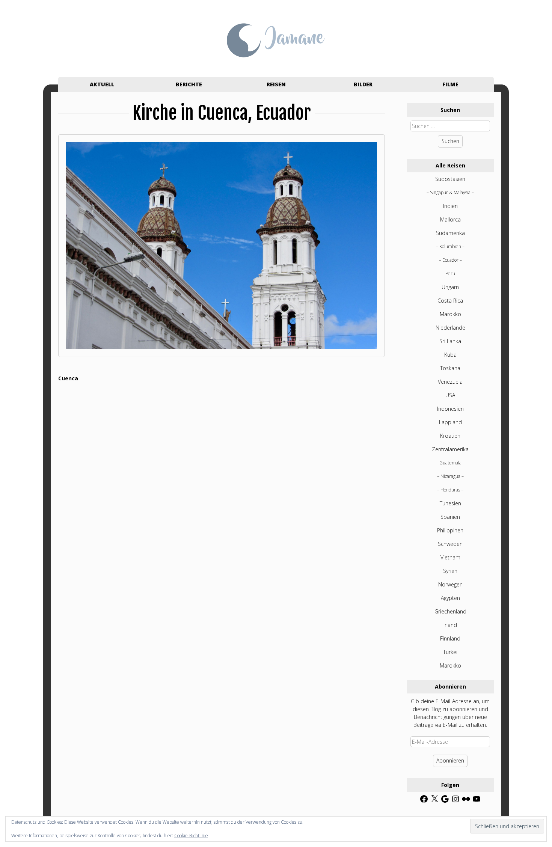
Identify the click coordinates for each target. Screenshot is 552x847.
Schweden (450, 543)
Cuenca (68, 378)
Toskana (450, 368)
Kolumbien (450, 246)
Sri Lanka (450, 341)
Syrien (450, 570)
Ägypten (450, 597)
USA (450, 395)
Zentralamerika (450, 449)
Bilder (363, 84)
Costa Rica (450, 300)
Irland (450, 624)
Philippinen (450, 530)
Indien (450, 205)
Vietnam (450, 557)
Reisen (276, 84)
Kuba (450, 354)
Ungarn (450, 287)
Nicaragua (450, 476)
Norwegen (450, 584)
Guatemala (450, 463)
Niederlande (450, 327)
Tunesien (450, 503)
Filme (450, 84)
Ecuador (450, 260)
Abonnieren (450, 760)
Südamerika (450, 233)
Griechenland (450, 611)
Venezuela (450, 381)
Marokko (450, 314)
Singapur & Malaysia (450, 192)
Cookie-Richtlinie (191, 835)
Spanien (450, 516)
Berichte (189, 84)
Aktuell (102, 84)
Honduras (450, 490)
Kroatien (450, 435)
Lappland (450, 422)
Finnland (450, 638)
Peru (450, 273)
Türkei (450, 652)
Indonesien (450, 408)
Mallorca (450, 219)
